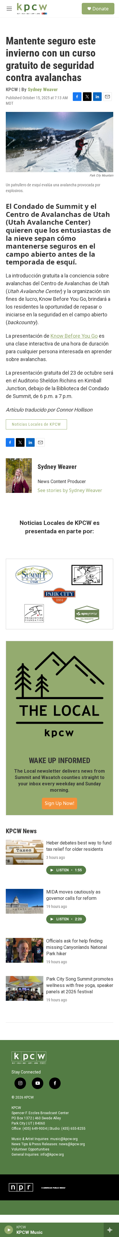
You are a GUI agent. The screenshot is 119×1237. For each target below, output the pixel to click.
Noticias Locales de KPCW (36, 424)
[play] (8, 1230)
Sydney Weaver (43, 89)
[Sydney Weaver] (19, 475)
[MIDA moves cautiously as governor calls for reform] (24, 901)
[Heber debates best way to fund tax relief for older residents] (24, 852)
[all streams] (111, 1230)
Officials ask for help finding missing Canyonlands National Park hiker (76, 947)
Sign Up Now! (59, 803)
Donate (100, 8)
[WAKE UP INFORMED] (59, 694)
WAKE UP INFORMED (59, 760)
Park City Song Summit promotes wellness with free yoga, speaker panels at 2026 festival (79, 985)
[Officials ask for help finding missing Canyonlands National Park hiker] (24, 950)
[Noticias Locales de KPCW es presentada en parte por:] (59, 594)
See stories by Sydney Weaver (70, 490)
